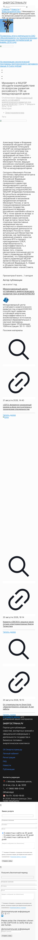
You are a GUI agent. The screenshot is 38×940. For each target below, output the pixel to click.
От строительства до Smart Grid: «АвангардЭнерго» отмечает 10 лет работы (18, 706)
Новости (15, 9)
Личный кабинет (11, 753)
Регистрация (9, 757)
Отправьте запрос (11, 717)
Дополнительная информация (15, 911)
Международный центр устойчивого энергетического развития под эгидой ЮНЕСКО (17, 101)
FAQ (5, 761)
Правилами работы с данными (18, 856)
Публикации (8, 769)
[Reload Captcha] (2, 916)
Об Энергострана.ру (12, 749)
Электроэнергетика (11, 11)
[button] (17, 916)
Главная (5, 9)
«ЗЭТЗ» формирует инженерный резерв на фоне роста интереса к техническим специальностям (17, 407)
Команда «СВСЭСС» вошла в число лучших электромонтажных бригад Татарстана (18, 624)
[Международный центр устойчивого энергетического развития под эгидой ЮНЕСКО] (6, 302)
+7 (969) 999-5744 (15, 788)
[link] (27, 7)
